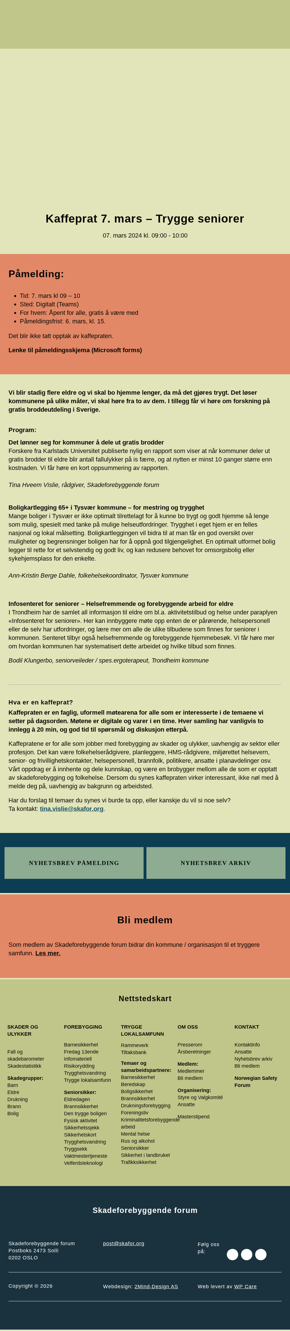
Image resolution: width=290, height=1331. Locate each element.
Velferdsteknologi (83, 1163)
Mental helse (135, 1134)
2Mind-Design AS (156, 1286)
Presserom (190, 1045)
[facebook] (232, 1254)
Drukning (17, 1099)
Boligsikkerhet (137, 1091)
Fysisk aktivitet (80, 1120)
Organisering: (194, 1090)
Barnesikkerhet (81, 1045)
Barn (12, 1085)
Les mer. (48, 953)
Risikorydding (79, 1066)
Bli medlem (190, 1078)
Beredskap (133, 1084)
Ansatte (186, 1104)
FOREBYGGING (83, 1027)
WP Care (245, 1286)
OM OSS (188, 1027)
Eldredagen (77, 1099)
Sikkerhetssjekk (81, 1128)
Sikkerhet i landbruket (145, 1155)
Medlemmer (191, 1071)
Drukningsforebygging (145, 1105)
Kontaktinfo (247, 1045)
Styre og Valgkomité (200, 1097)
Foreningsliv (134, 1113)
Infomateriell (78, 1059)
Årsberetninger (194, 1052)
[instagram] (246, 1254)
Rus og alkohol (138, 1141)
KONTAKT (246, 1027)
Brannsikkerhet (81, 1106)
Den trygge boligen (85, 1113)
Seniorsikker (135, 1148)
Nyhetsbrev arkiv (253, 1059)
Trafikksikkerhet (138, 1162)
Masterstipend (194, 1117)
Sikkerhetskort (80, 1135)
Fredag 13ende (81, 1052)
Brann (14, 1106)
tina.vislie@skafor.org (71, 808)
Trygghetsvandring (85, 1073)
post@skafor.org (123, 1243)
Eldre (13, 1092)
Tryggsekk (75, 1149)
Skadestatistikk (24, 1066)
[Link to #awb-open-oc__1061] (268, 24)
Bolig (13, 1113)
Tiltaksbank (133, 1052)
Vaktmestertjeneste (85, 1156)
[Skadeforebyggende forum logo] (74, 8)
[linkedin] (260, 1254)
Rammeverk (134, 1045)
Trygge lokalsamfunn (87, 1080)
